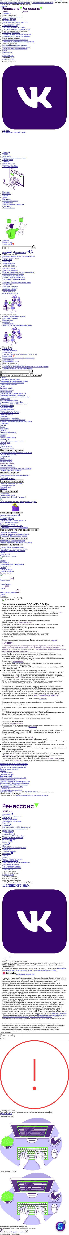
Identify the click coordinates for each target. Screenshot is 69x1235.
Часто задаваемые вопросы (11, 24)
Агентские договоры (9, 165)
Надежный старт (7, 320)
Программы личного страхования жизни (7, 406)
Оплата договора (8, 830)
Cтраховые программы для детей (13, 316)
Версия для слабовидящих (11, 976)
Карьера (5, 857)
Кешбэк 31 (6, 322)
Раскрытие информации (10, 201)
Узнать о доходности (9, 19)
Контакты (5, 240)
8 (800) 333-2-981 (8, 59)
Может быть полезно (7, 463)
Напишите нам (7, 242)
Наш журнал (6, 199)
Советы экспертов (8, 163)
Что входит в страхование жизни (13, 365)
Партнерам (5, 192)
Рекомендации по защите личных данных (16, 47)
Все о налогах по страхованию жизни (18, 530)
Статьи (4, 50)
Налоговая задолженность (11, 33)
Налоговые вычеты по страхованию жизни (16, 34)
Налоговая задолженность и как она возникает (18, 272)
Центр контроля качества (8, 384)
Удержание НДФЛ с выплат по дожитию (16, 36)
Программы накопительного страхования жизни (18, 256)
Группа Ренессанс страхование (12, 859)
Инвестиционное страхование (9, 413)
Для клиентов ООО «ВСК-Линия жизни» (16, 29)
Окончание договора (9, 20)
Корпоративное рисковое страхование (15, 40)
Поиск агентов (7, 52)
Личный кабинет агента (8, 437)
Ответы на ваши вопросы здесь (11, 790)
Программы (6, 814)
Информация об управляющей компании (16, 862)
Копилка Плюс (7, 260)
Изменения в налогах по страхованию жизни (17, 368)
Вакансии (5, 161)
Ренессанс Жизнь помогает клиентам (14, 45)
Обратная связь (5, 399)
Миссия (5, 197)
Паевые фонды (7, 349)
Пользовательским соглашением (42, 3)
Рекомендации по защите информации (13, 765)
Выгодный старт (7, 359)
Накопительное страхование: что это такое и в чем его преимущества (25, 366)
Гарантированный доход (10, 258)
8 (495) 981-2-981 (8, 56)
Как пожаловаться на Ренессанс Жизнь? (14, 764)
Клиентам (5, 13)
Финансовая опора (8, 265)
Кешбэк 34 (6, 261)
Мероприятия (7, 156)
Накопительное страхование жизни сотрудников (18, 41)
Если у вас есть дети (11, 481)
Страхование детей (6, 414)
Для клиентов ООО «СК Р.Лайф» (13, 27)
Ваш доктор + (7, 284)
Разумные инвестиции (9, 350)
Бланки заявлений (6, 391)
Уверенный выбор (8, 263)
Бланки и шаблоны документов (13, 274)
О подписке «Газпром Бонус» (10, 379)
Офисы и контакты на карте (37, 795)
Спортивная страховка (9, 286)
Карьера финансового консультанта (14, 158)
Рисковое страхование (7, 409)
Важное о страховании (9, 26)
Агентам (5, 152)
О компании (6, 194)
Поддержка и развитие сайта (25, 974)
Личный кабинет (6, 584)
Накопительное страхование (9, 411)
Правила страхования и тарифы (12, 838)
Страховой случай (6, 388)
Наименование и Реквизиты (11, 868)
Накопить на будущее (11, 450)
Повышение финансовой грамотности (14, 48)
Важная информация (10, 513)
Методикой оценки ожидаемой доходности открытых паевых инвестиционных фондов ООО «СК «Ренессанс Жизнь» (34, 1016)
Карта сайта (6, 823)
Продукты (5, 375)
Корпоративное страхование (9, 418)
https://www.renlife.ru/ (59, 1013)
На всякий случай (9, 473)
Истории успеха (7, 160)
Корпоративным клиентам (13, 538)
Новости (5, 195)
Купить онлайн (7, 244)
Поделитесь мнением (18, 1232)
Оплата (2, 588)
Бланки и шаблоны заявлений (12, 17)
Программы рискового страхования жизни (16, 282)
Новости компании (8, 268)
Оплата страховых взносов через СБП (15, 22)
